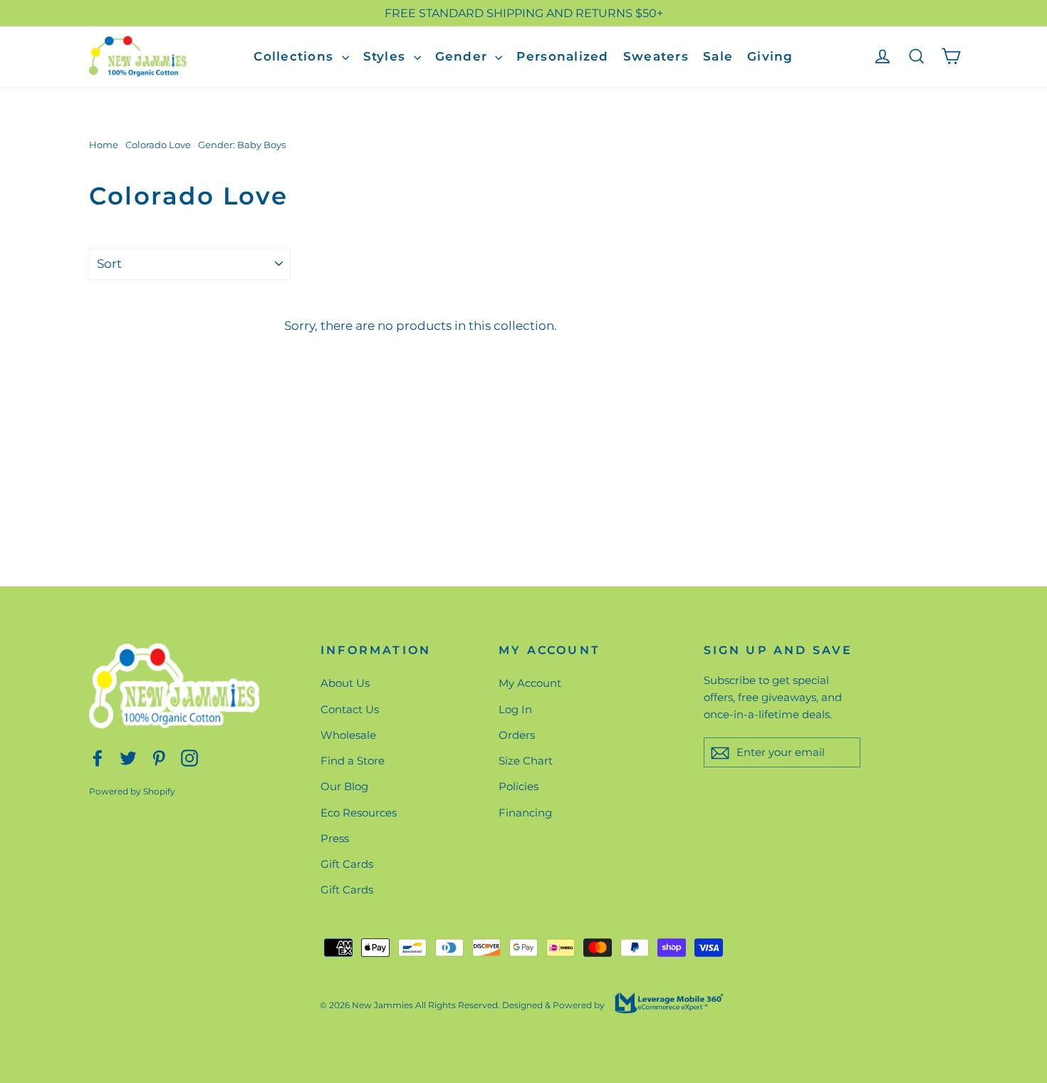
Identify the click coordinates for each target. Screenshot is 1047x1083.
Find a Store (353, 760)
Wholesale (348, 735)
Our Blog (344, 786)
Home (103, 144)
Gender (463, 56)
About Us (345, 683)
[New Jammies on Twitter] (128, 757)
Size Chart (526, 760)
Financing (525, 812)
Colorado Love (158, 144)
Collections (296, 56)
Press (335, 838)
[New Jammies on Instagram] (189, 757)
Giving (770, 56)
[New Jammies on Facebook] (97, 757)
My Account (530, 683)
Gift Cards (347, 864)
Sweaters (656, 56)
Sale (718, 56)
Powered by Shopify (132, 791)
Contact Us (350, 709)
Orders (517, 735)
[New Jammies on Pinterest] (158, 757)
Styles (386, 56)
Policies (518, 786)
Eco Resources (359, 812)
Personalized (562, 56)
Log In (515, 709)
